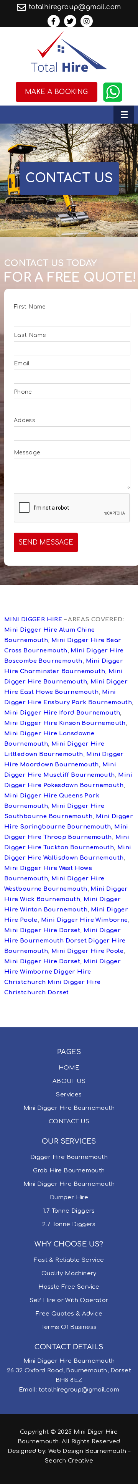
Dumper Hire (69, 1197)
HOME (69, 1068)
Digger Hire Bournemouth (69, 1157)
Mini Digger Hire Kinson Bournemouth (65, 723)
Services (69, 1094)
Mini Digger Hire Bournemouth (69, 1108)
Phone (23, 392)
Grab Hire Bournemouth (69, 1170)
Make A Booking (56, 92)
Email (22, 363)
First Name (30, 307)
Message (27, 453)
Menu (123, 115)
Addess (24, 420)
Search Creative (69, 1461)
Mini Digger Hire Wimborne (84, 920)
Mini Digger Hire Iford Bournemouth (62, 713)
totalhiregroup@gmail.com (75, 7)
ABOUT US (69, 1081)
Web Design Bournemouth (87, 1451)
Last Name (30, 335)
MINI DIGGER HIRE (33, 619)
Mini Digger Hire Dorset (42, 930)
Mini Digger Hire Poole (87, 951)
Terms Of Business (69, 1327)
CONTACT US (69, 1121)
